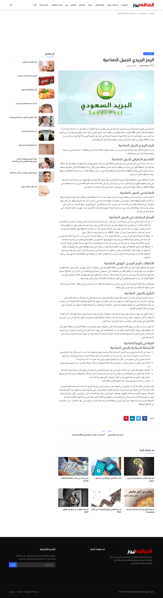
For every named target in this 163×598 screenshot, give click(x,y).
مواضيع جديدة (141, 13)
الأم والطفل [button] (99, 5)
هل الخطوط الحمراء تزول (27, 145)
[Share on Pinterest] (126, 418)
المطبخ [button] (73, 5)
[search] (11, 5)
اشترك (13, 565)
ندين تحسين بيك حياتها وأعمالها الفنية (74, 479)
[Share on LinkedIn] (132, 418)
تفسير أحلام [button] (43, 5)
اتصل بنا (20, 592)
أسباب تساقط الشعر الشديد (26, 103)
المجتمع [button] (82, 5)
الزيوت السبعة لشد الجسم (27, 76)
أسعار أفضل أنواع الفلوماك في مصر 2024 (106, 510)
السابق (110, 431)
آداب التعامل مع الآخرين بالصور (108, 478)
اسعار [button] (90, 5)
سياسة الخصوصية (32, 592)
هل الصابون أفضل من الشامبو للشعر (23, 117)
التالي (103, 431)
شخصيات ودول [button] (112, 5)
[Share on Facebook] (144, 418)
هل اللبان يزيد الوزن (30, 62)
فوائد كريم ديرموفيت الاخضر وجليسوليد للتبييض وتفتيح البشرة (24, 160)
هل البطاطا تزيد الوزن (29, 90)
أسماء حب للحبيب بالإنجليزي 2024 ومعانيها (88, 435)
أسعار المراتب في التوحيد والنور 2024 (75, 510)
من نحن (12, 592)
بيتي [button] (66, 5)
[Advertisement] (81, 34)
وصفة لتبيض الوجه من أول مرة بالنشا (23, 173)
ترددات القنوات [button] (56, 5)
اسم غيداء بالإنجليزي (116, 435)
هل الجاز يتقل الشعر (29, 131)
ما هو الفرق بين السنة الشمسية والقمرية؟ (140, 510)
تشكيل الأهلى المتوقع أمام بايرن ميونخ (140, 479)
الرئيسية (124, 5)
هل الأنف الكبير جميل (29, 186)
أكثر (35, 5)
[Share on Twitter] (138, 418)
